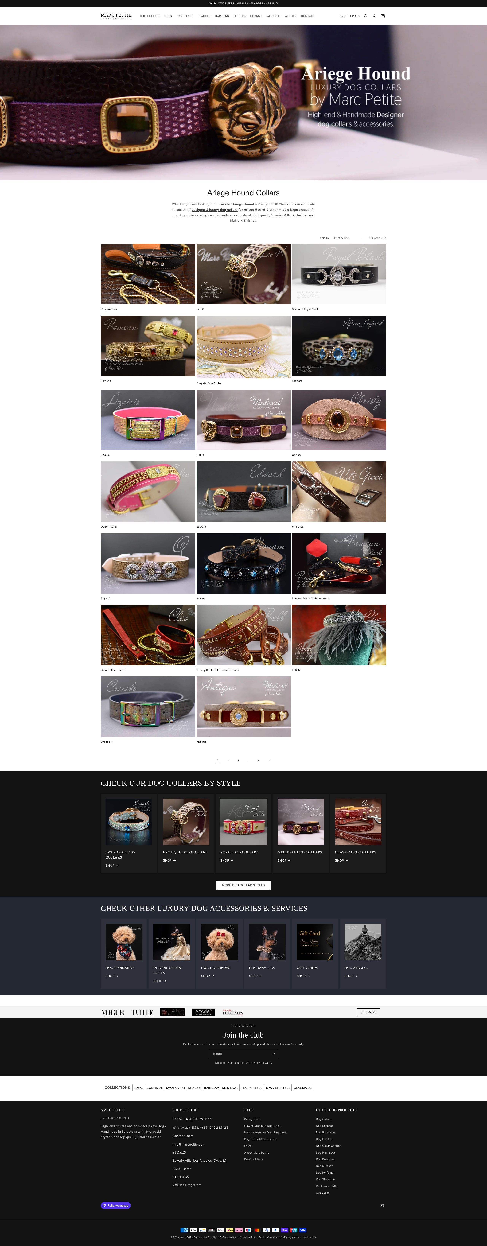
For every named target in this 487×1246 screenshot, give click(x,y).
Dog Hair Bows (326, 1152)
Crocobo (106, 741)
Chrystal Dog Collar (209, 383)
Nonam (201, 598)
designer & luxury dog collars (214, 210)
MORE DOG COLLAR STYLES (243, 885)
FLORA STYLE (252, 1088)
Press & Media (254, 1159)
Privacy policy (247, 1237)
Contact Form (183, 1136)
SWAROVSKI (175, 1088)
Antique (201, 741)
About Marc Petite (256, 1152)
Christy (296, 454)
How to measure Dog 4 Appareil (265, 1132)
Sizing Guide (252, 1119)
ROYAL (139, 1088)
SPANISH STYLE (278, 1088)
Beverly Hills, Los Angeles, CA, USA (200, 1160)
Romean (106, 380)
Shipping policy (290, 1237)
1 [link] (218, 760)
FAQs (247, 1145)
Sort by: (325, 237)
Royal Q (106, 598)
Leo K (200, 309)
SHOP (110, 865)
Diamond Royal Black (305, 309)
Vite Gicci (298, 526)
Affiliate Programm (187, 1185)
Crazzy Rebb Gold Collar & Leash (218, 670)
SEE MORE (368, 1012)
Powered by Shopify (205, 1237)
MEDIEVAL (230, 1088)
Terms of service (268, 1237)
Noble (200, 454)
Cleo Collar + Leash (113, 670)
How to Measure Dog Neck (262, 1125)
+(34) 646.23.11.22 (198, 1119)
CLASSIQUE (303, 1088)
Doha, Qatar (182, 1169)
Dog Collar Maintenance (260, 1139)
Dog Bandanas (326, 1132)
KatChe (297, 670)
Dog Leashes (324, 1125)
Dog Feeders (324, 1139)
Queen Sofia (109, 526)
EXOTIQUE (155, 1088)
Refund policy (228, 1237)
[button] (366, 16)
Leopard (297, 380)
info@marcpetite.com (189, 1144)
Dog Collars (324, 1119)
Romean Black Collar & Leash (310, 598)
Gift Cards (323, 1192)
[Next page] (269, 760)
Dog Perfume (325, 1172)
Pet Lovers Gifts (327, 1186)
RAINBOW (211, 1088)
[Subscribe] (273, 1053)
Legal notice (310, 1237)
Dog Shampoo (325, 1179)
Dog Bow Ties (325, 1159)
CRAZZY (194, 1088)
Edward (201, 526)
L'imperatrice (109, 309)
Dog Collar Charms (328, 1145)
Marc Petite (187, 1237)
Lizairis (105, 454)
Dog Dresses (324, 1165)
